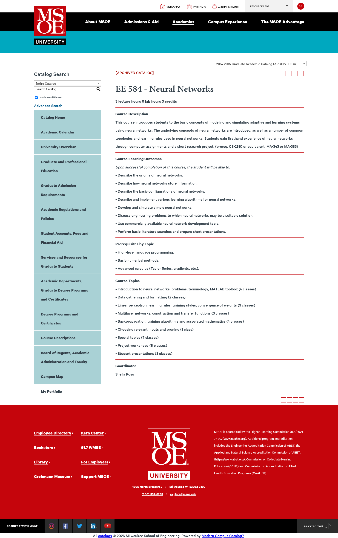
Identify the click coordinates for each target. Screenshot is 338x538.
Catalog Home (53, 117)
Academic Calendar (57, 132)
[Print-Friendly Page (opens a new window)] (295, 73)
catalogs (105, 535)
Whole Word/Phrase (51, 97)
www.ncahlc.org (234, 438)
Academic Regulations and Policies (63, 214)
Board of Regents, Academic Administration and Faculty (65, 357)
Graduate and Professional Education (63, 166)
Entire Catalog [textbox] (45, 83)
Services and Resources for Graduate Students (64, 262)
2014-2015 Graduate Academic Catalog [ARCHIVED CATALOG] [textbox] (261, 63)
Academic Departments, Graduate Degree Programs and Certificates (64, 290)
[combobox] (261, 63)
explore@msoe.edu (183, 494)
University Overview (58, 146)
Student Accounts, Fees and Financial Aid (65, 238)
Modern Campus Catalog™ (223, 535)
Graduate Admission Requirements (58, 190)
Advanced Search (48, 105)
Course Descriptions (58, 337)
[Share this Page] (289, 73)
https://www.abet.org (229, 459)
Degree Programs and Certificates (59, 319)
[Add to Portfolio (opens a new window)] (283, 73)
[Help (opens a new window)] (301, 73)
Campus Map (52, 376)
